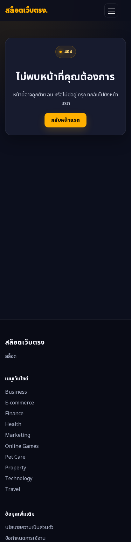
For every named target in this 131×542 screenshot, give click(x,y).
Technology (18, 478)
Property (15, 468)
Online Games (22, 446)
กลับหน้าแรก (65, 120)
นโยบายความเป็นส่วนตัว (29, 527)
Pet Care (15, 457)
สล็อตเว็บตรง (26, 10)
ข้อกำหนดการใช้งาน (25, 538)
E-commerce (19, 403)
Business (16, 392)
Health (13, 424)
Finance (14, 413)
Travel (12, 489)
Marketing (17, 435)
